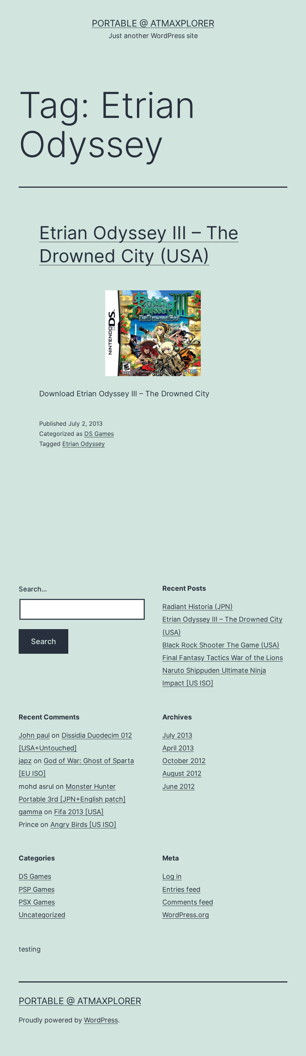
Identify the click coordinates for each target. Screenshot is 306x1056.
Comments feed (187, 902)
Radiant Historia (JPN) (197, 606)
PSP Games (36, 889)
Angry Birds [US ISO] (83, 824)
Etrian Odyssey (83, 443)
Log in (172, 876)
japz (25, 761)
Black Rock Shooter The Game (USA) (221, 645)
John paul (34, 735)
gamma (30, 812)
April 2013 (178, 748)
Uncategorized (42, 915)
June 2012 (178, 786)
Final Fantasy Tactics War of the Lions (222, 658)
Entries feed (181, 889)
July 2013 (177, 735)
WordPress (101, 1020)
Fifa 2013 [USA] (79, 812)
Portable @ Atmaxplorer (153, 23)
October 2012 (184, 761)
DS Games (99, 433)
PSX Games (37, 902)
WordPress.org (185, 915)
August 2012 (182, 773)
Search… (33, 589)
